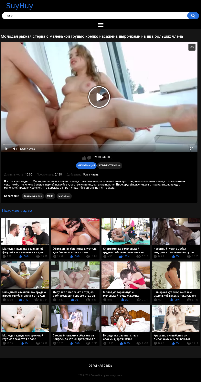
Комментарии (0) (110, 165)
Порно (94, 375)
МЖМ (50, 196)
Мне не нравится (89, 158)
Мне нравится (84, 158)
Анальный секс (33, 196)
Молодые (64, 196)
